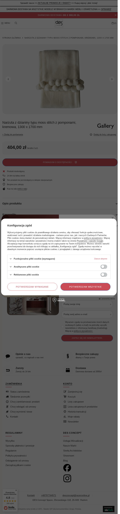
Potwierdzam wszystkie (85, 287)
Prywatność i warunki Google (90, 241)
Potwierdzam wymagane (32, 287)
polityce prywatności (93, 238)
